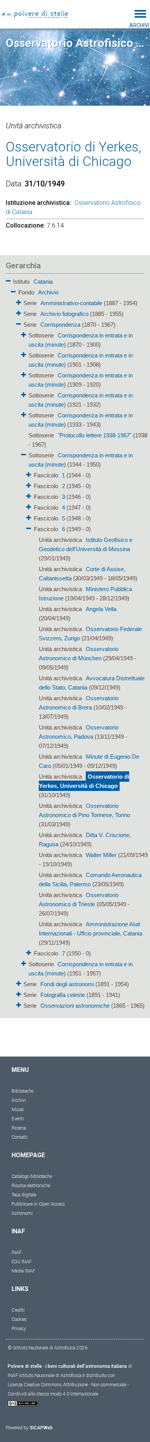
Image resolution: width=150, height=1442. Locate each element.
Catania (43, 281)
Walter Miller (101, 855)
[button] (8, 279)
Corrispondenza (60, 324)
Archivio (48, 292)
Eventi (18, 1118)
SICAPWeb (41, 1427)
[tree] (75, 643)
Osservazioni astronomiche (75, 1005)
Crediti (18, 1310)
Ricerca (19, 1128)
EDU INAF (22, 1261)
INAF (17, 1252)
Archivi (19, 1100)
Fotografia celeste (62, 995)
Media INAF (23, 1271)
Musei (18, 1109)
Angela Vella (101, 609)
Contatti (20, 1137)
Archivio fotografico (64, 314)
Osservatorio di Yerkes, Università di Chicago (84, 781)
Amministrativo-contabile (71, 303)
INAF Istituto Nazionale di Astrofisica (45, 1375)
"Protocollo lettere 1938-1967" (95, 435)
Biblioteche (22, 1091)
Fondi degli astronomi (67, 984)
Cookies (19, 1319)
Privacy (19, 1328)
